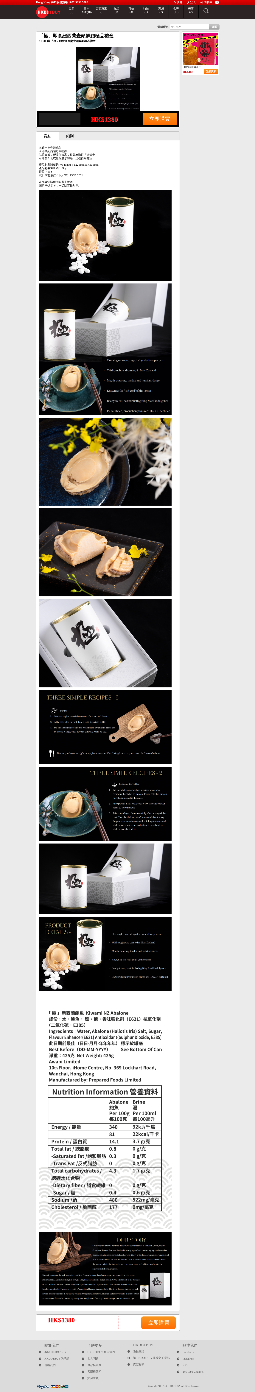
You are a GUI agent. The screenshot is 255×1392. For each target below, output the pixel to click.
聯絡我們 (50, 1365)
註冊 (179, 2)
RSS (185, 1365)
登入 (192, 2)
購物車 (207, 2)
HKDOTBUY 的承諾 (56, 1358)
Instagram (188, 1358)
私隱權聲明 (94, 1371)
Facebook (188, 1352)
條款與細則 (94, 1365)
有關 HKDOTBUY (55, 1352)
